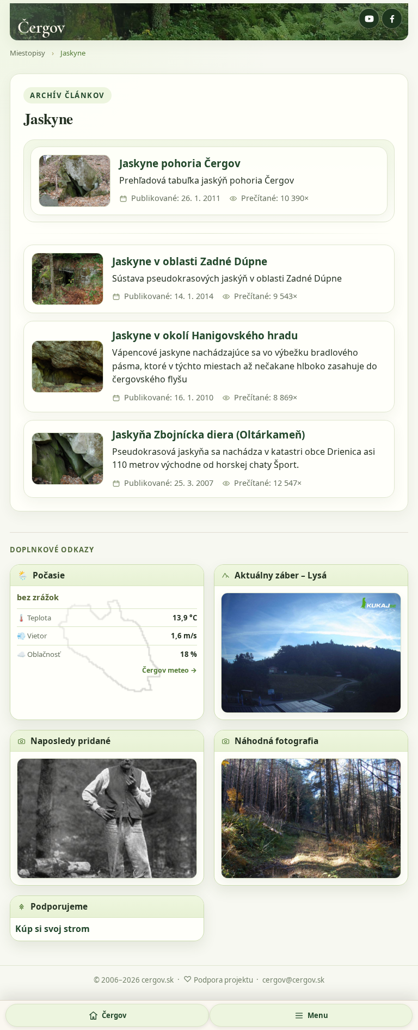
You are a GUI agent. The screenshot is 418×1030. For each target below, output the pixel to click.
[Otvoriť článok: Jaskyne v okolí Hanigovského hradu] (67, 366)
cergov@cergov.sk (293, 980)
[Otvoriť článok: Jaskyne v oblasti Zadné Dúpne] (67, 279)
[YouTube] (369, 18)
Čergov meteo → (169, 670)
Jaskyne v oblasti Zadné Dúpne (189, 261)
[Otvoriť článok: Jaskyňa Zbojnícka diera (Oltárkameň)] (67, 458)
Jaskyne (72, 53)
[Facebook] (392, 18)
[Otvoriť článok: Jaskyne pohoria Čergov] (74, 181)
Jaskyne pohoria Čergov (180, 163)
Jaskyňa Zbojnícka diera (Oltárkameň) (208, 435)
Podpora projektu (218, 978)
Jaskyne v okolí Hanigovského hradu (205, 335)
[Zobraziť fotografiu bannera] (209, 21)
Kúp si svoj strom (52, 929)
